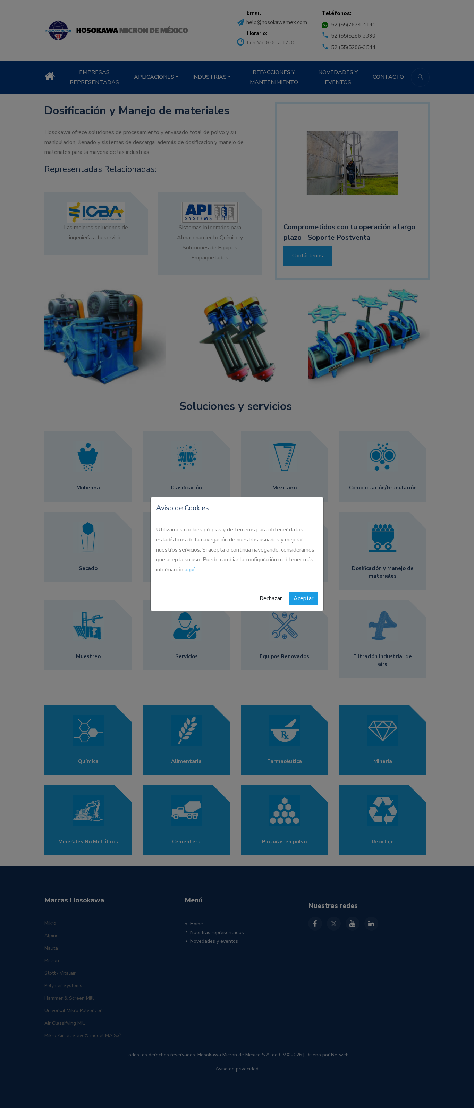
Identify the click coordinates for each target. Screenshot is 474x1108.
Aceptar (303, 598)
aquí (189, 569)
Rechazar (271, 598)
